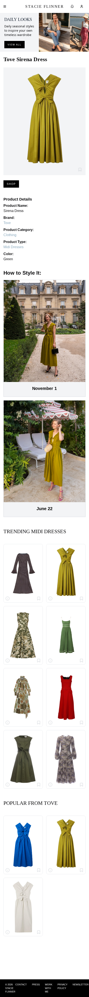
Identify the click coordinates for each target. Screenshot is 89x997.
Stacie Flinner (44, 6)
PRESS (36, 984)
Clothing (9, 235)
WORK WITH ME (48, 988)
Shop (11, 183)
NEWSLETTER (81, 984)
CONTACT (21, 984)
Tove (7, 223)
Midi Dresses (13, 247)
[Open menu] (5, 6)
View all (14, 44)
